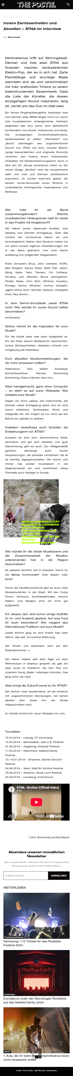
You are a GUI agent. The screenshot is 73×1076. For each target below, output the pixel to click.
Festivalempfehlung (13, 937)
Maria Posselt (14, 37)
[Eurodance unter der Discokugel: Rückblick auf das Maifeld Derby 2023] (36, 973)
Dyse (8, 579)
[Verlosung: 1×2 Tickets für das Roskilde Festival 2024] (36, 916)
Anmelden (59, 875)
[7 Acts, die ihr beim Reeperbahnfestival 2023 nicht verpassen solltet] (36, 1030)
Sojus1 (55, 574)
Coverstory (9, 994)
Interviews (8, 16)
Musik (18, 16)
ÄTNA (33, 117)
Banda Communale (24, 574)
